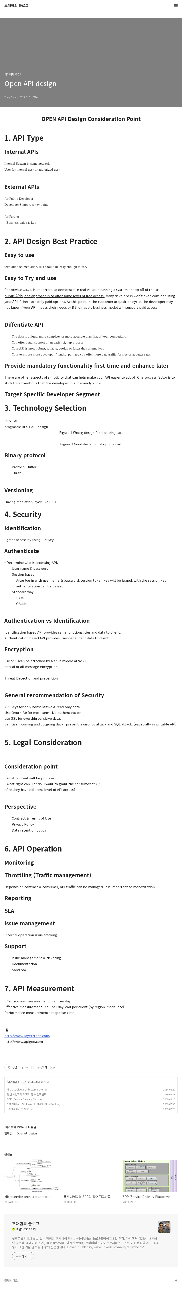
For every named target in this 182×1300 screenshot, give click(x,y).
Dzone (9, 1295)
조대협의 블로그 (16, 5)
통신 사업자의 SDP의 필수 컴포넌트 (26, 1094)
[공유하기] (21, 1067)
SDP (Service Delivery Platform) (25, 1099)
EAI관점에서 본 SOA (18, 1109)
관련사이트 (11, 1280)
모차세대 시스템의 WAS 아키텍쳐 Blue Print (31, 1104)
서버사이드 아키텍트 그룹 (20, 1288)
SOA (23, 1082)
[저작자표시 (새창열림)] (53, 1067)
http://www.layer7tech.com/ (27, 1035)
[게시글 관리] (27, 1067)
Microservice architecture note (25, 1089)
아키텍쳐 (13, 1082)
